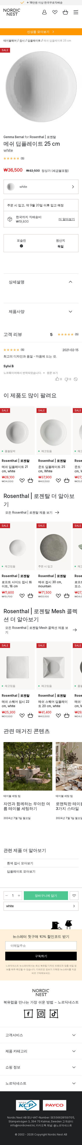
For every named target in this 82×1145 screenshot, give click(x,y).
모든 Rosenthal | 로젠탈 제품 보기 (28, 512)
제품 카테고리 (16, 1051)
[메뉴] (76, 12)
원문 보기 (52, 372)
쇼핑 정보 (12, 1067)
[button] (13, 158)
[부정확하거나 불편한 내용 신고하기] (76, 379)
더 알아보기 (67, 219)
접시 (22, 40)
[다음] (74, 87)
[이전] (7, 87)
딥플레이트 (34, 40)
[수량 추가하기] (19, 895)
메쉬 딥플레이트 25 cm (57, 40)
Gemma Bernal (13, 137)
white (10, 906)
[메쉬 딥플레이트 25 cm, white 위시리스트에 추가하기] (74, 895)
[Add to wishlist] (22, 480)
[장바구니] (65, 12)
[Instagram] (41, 1013)
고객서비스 (14, 1035)
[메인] (11, 12)
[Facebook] (28, 1013)
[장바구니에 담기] (30, 480)
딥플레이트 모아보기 (21, 871)
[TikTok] (53, 1013)
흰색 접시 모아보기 (20, 863)
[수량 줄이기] (6, 895)
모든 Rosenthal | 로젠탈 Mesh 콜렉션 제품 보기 (36, 630)
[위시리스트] (55, 12)
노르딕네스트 (15, 1083)
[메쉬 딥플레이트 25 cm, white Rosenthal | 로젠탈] (41, 87)
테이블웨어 (10, 40)
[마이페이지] (44, 12)
